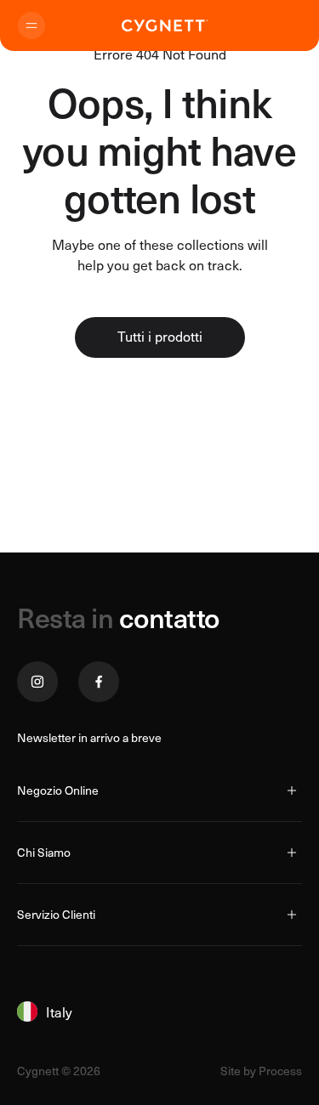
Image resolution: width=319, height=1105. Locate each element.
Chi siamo (44, 852)
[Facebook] (98, 681)
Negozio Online (58, 790)
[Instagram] (37, 681)
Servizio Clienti (56, 914)
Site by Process (261, 1071)
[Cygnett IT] (165, 25)
